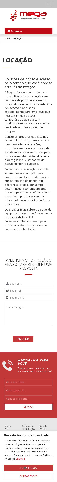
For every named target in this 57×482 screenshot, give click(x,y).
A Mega (8, 426)
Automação (28, 426)
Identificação (28, 429)
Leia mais (20, 458)
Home (8, 38)
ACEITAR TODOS (28, 467)
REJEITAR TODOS (28, 476)
